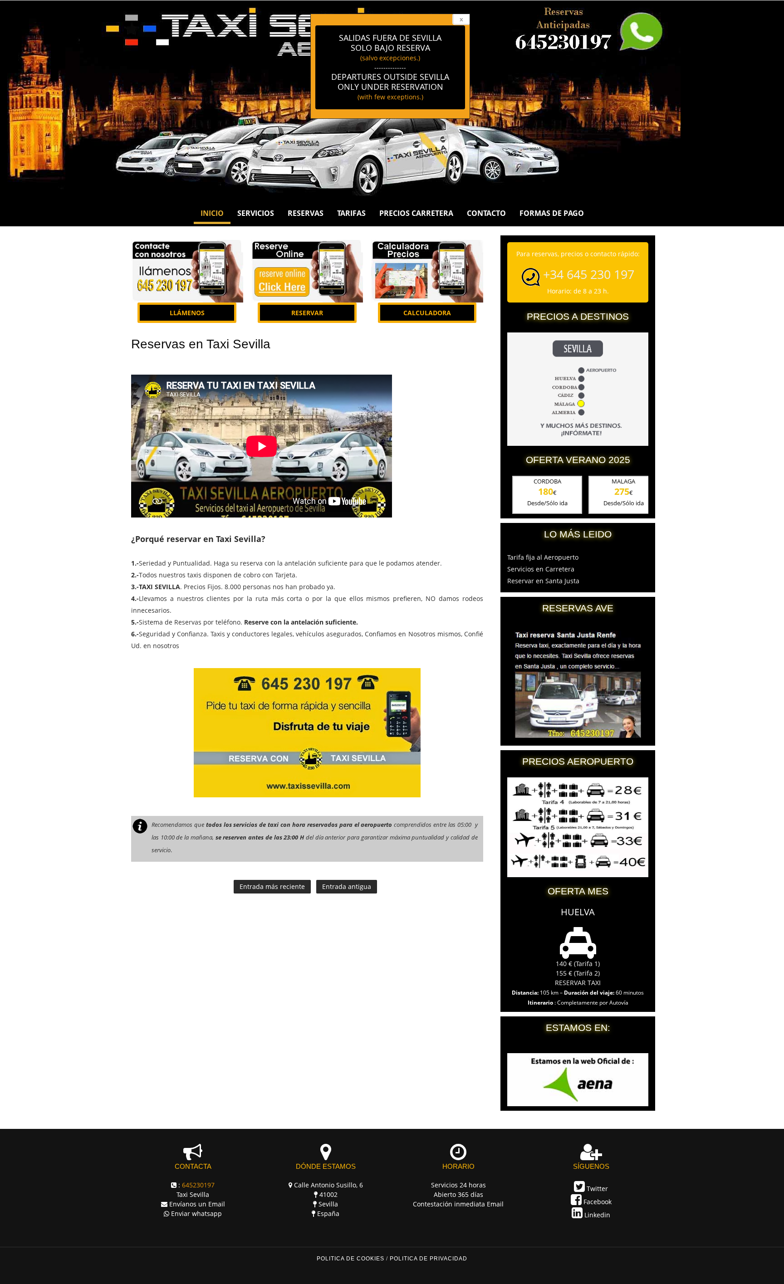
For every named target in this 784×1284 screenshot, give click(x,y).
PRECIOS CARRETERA (416, 213)
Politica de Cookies (350, 1258)
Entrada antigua (346, 886)
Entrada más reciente (272, 886)
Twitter (596, 1188)
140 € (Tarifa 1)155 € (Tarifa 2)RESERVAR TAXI (578, 973)
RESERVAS (305, 213)
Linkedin (596, 1215)
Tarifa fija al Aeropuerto (542, 557)
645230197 (198, 1185)
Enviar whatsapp (196, 1213)
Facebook (597, 1201)
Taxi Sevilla (192, 1194)
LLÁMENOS (187, 312)
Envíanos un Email (197, 1204)
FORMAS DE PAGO (551, 213)
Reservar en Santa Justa (543, 580)
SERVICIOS (255, 213)
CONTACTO (486, 213)
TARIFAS (351, 213)
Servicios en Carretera (540, 569)
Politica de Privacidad (428, 1258)
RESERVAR (307, 312)
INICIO (212, 213)
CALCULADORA (427, 312)
